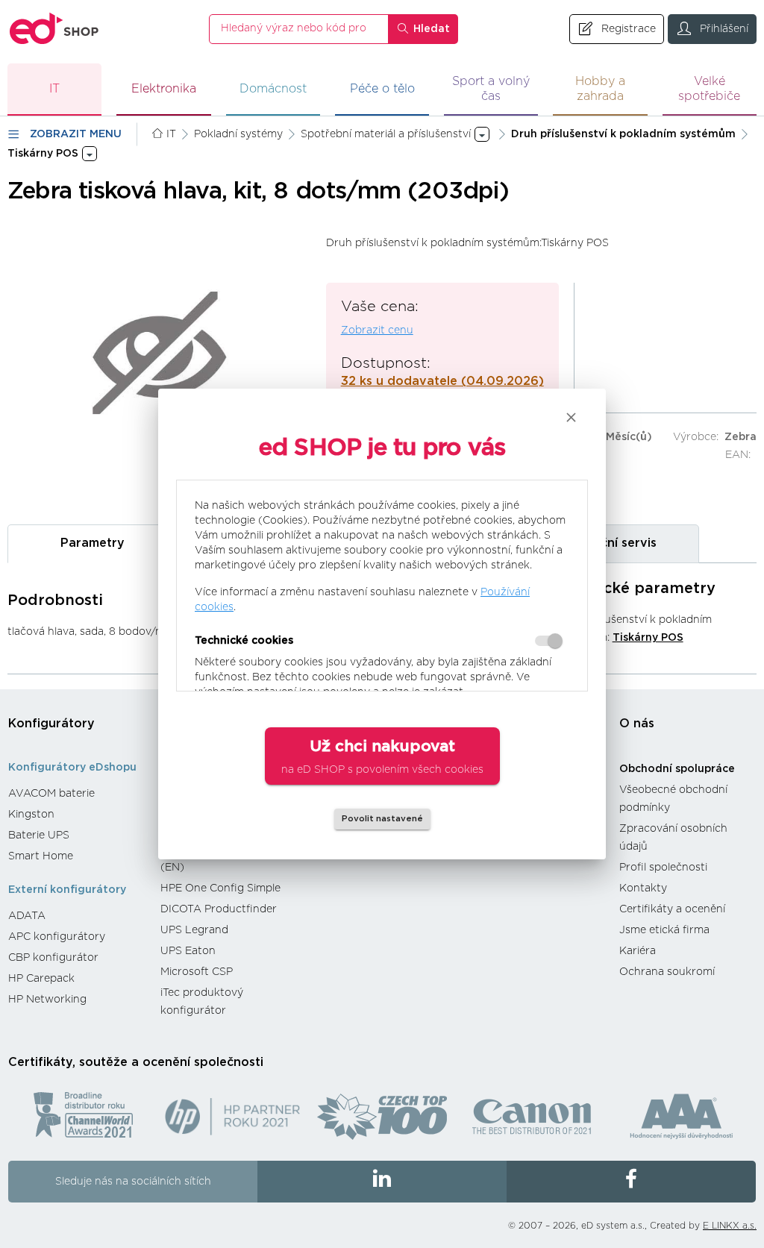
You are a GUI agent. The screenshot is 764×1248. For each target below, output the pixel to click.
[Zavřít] (571, 417)
